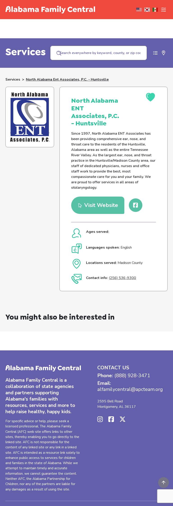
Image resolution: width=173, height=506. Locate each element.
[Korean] (147, 9)
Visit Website (100, 205)
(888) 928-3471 (132, 376)
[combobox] (98, 53)
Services (12, 79)
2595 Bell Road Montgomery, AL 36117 (116, 404)
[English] (139, 9)
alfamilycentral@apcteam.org (130, 389)
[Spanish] (155, 9)
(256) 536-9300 (122, 277)
